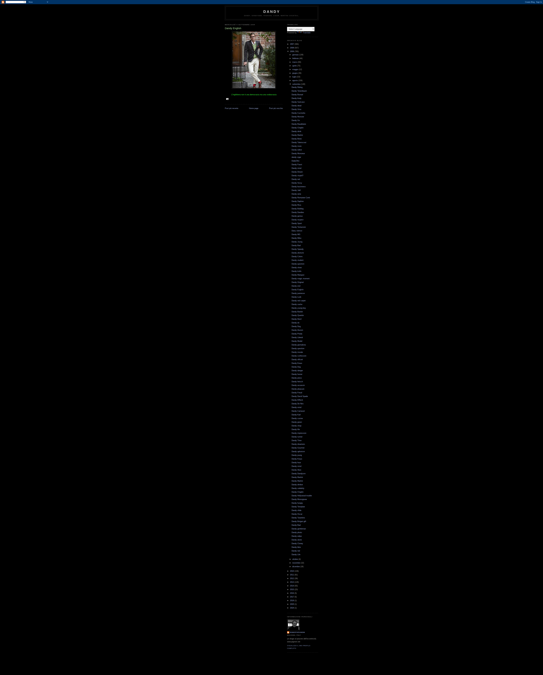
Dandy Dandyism (299, 473)
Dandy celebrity (298, 488)
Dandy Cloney (297, 543)
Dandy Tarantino (298, 518)
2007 (292, 44)
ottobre (295, 559)
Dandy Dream (297, 172)
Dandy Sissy (297, 183)
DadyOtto (295, 161)
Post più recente (231, 108)
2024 (292, 608)
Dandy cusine (297, 418)
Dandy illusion (297, 330)
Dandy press (297, 378)
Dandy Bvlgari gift (299, 521)
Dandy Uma (296, 109)
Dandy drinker (297, 485)
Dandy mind (296, 168)
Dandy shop (296, 426)
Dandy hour (296, 462)
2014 (292, 586)
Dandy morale (297, 352)
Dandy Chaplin (297, 128)
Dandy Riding (297, 87)
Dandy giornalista (299, 345)
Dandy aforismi (298, 253)
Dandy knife (296, 271)
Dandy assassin (298, 385)
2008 (292, 48)
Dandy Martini (297, 135)
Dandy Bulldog (297, 209)
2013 (292, 582)
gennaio (295, 55)
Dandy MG (296, 234)
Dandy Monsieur (298, 153)
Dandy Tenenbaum (299, 91)
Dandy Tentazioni (299, 227)
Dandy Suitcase (298, 102)
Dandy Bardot (297, 312)
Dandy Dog (296, 326)
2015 (292, 589)
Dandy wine (296, 194)
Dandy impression (299, 433)
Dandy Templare (298, 507)
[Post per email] (227, 99)
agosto (295, 80)
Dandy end (296, 286)
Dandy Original (298, 282)
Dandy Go (296, 120)
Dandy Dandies (298, 212)
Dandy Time (296, 440)
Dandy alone (297, 540)
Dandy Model (297, 341)
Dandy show (297, 267)
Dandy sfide (296, 510)
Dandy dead (296, 106)
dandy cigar (296, 157)
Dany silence (297, 231)
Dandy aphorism (298, 451)
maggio (295, 69)
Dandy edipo (297, 536)
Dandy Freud (297, 393)
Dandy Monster (298, 117)
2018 (292, 600)
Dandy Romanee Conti (301, 198)
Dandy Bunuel (297, 95)
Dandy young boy (299, 308)
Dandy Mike (296, 238)
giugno (295, 73)
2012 (292, 578)
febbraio (295, 58)
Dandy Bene (297, 139)
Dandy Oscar (297, 514)
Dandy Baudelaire (299, 124)
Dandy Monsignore (299, 499)
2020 (292, 604)
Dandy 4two (296, 470)
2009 (292, 51)
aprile (294, 66)
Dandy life (296, 429)
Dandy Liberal (297, 337)
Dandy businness (299, 187)
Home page (253, 108)
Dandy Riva (296, 205)
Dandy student (297, 260)
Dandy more (296, 146)
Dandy (271, 11)
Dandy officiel (297, 359)
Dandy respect (297, 220)
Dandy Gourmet (298, 448)
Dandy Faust (297, 164)
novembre (296, 563)
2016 (292, 593)
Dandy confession (299, 356)
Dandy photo (297, 532)
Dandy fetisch (297, 382)
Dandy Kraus (297, 363)
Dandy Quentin (298, 315)
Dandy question (298, 264)
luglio (294, 77)
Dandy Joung (297, 242)
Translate (307, 33)
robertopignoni (297, 632)
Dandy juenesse (298, 293)
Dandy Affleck (297, 400)
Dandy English (297, 290)
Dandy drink (296, 131)
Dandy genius (297, 216)
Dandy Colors (297, 256)
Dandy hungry (297, 503)
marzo (295, 62)
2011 (292, 575)
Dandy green (297, 422)
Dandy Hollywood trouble (302, 496)
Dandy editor (297, 150)
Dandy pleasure (298, 389)
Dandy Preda (297, 334)
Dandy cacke (297, 304)
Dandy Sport (297, 223)
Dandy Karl (296, 415)
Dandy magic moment (301, 279)
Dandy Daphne (298, 201)
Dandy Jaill (296, 190)
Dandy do (295, 323)
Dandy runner (297, 437)
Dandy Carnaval (298, 411)
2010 (292, 571)
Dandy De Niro (297, 404)
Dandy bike (296, 547)
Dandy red (296, 179)
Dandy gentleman (299, 529)
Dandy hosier (297, 374)
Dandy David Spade (300, 396)
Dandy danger (297, 370)
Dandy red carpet (299, 301)
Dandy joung (297, 455)
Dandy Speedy (298, 249)
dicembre (296, 566)
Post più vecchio (276, 108)
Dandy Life (296, 554)
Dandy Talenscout (299, 142)
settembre (296, 84)
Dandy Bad (296, 245)
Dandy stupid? (297, 175)
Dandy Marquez (298, 275)
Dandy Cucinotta (298, 113)
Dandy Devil (296, 319)
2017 (292, 597)
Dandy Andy (296, 98)
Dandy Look (296, 297)
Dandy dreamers (298, 444)
